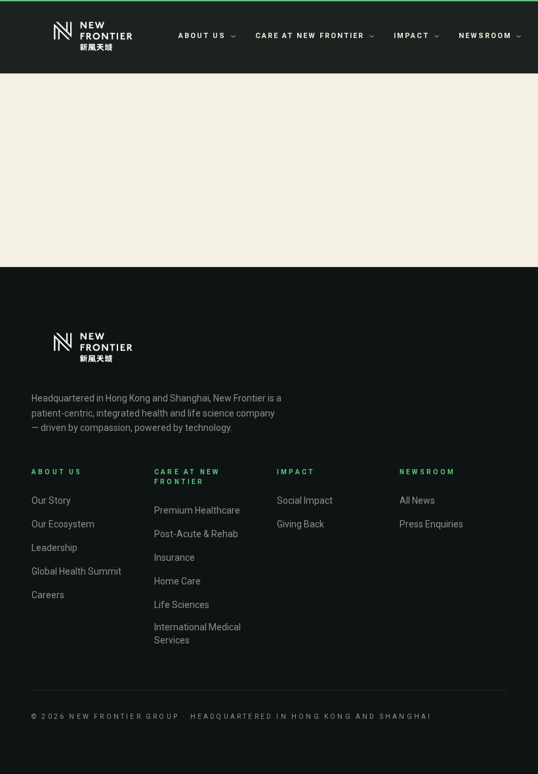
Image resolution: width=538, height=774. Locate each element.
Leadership (54, 547)
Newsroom (485, 35)
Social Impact (305, 500)
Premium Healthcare (197, 510)
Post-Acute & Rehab (196, 534)
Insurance (174, 557)
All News (417, 500)
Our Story (51, 500)
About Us (202, 35)
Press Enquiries (431, 524)
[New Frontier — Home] (93, 36)
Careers (47, 595)
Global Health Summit (76, 571)
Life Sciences (181, 605)
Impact (411, 35)
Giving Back (300, 524)
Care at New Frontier (309, 35)
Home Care (177, 581)
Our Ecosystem (62, 524)
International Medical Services (197, 633)
